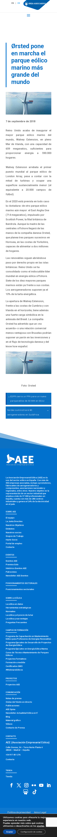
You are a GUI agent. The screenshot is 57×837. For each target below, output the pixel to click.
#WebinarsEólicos (14, 670)
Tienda (9, 776)
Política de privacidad (19, 812)
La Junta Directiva (14, 521)
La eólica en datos (14, 604)
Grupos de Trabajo (14, 536)
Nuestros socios (13, 532)
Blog (8, 717)
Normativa (10, 611)
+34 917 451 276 (13, 755)
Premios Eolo (12, 564)
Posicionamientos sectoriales (20, 589)
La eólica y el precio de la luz (19, 615)
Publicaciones (12, 705)
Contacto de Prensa (15, 728)
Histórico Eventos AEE (16, 568)
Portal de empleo (14, 543)
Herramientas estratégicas (18, 607)
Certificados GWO (14, 666)
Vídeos (9, 724)
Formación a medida (15, 662)
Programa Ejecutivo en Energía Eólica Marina (27, 649)
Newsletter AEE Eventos (17, 575)
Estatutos (10, 529)
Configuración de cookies (31, 832)
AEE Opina (10, 709)
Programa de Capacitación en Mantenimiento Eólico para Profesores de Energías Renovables (28, 637)
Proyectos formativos (16, 659)
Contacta (10, 547)
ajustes (40, 826)
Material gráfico (13, 720)
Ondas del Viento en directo (19, 702)
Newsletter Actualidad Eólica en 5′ (22, 713)
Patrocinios (11, 572)
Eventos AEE (11, 561)
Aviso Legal (40, 812)
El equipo (10, 518)
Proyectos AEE (13, 684)
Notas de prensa (13, 698)
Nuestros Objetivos (15, 525)
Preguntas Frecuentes (16, 622)
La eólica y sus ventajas (17, 618)
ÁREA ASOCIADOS (37, 4)
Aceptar (9, 832)
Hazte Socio (11, 540)
